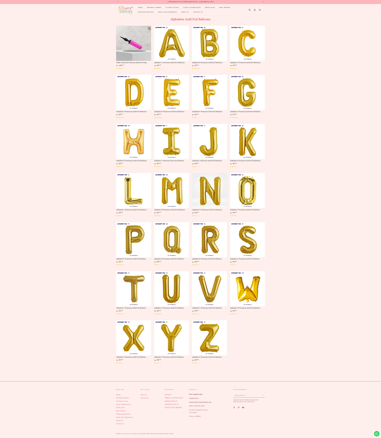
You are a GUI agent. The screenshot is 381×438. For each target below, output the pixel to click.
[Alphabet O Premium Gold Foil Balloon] (247, 190)
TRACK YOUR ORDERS (173, 407)
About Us (119, 420)
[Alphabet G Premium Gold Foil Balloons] (247, 92)
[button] (249, 10)
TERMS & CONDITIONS (174, 398)
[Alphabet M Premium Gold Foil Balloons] (171, 190)
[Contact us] (376, 433)
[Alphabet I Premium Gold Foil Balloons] (171, 141)
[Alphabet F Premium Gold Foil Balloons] (209, 92)
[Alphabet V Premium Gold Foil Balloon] (209, 288)
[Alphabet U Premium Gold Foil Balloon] (171, 288)
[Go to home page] (125, 10)
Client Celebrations (123, 404)
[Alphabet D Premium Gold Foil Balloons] (133, 92)
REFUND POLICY (171, 401)
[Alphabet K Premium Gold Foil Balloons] (247, 141)
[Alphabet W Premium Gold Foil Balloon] (247, 288)
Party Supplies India (127, 433)
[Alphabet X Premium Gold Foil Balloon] (133, 337)
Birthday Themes (122, 398)
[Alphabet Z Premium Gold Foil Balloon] (209, 337)
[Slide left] (117, 2)
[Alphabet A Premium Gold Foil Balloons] (171, 43)
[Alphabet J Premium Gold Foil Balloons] (209, 141)
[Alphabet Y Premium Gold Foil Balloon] (171, 337)
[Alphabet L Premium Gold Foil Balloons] (133, 190)
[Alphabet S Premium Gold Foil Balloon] (247, 239)
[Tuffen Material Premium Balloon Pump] (133, 43)
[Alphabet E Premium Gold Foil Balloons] (171, 92)
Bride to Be (120, 407)
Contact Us (144, 398)
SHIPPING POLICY (172, 404)
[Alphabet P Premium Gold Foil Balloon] (133, 239)
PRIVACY (168, 395)
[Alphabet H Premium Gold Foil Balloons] (133, 141)
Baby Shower (121, 411)
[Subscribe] (264, 395)
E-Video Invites (122, 401)
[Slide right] (263, 2)
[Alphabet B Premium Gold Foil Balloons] (209, 43)
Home (118, 395)
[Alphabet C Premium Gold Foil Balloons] (247, 43)
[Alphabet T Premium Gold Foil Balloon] (133, 288)
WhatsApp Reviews (123, 414)
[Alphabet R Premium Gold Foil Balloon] (209, 239)
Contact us (120, 423)
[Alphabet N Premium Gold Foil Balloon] (209, 190)
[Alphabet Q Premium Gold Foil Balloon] (171, 239)
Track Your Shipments (124, 417)
